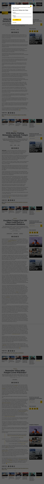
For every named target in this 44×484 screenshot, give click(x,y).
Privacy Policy (14, 22)
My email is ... (14, 12)
